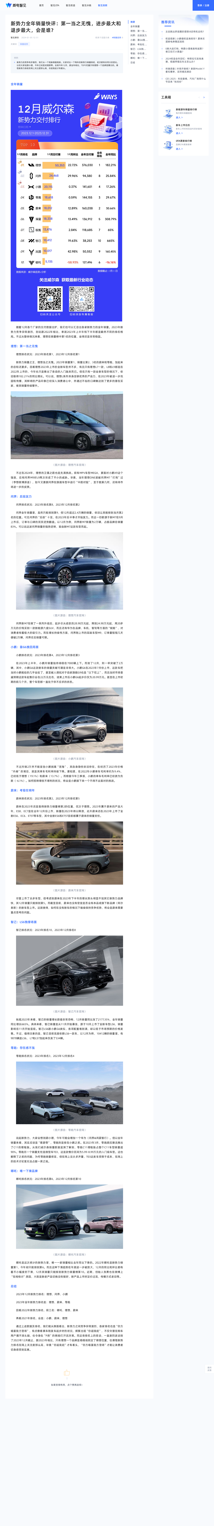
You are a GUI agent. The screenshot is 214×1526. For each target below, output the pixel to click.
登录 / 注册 (203, 5)
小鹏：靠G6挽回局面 (25, 647)
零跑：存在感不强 (23, 1048)
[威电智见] (16, 5)
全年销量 (17, 84)
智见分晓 (86, 5)
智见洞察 (102, 5)
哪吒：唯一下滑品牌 (24, 1171)
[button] (67, 1372)
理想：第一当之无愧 (24, 346)
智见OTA (54, 5)
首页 (41, 5)
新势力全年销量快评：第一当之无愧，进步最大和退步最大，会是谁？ (66, 27)
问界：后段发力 (21, 497)
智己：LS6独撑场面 (24, 922)
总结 (14, 1286)
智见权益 (70, 5)
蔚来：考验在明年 (23, 790)
